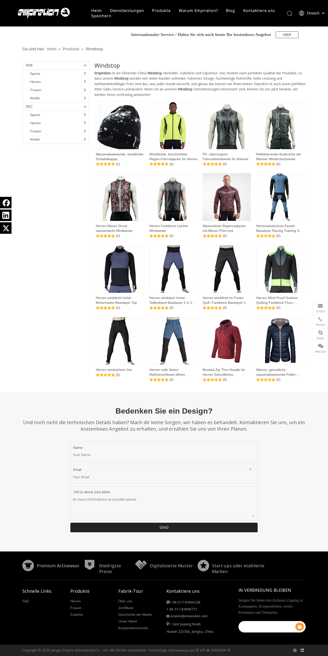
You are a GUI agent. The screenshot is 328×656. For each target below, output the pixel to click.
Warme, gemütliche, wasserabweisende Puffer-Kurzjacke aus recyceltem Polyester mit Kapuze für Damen (276, 372)
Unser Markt (127, 621)
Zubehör (76, 614)
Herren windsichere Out (114, 370)
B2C (29, 106)
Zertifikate (126, 608)
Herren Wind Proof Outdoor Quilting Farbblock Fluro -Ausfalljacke (277, 300)
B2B (29, 65)
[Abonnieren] (299, 627)
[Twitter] (6, 228)
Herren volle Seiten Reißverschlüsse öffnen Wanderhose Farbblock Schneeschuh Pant (167, 372)
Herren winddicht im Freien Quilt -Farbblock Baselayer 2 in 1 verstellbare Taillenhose (226, 300)
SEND (164, 527)
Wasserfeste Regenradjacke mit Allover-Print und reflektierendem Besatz (224, 228)
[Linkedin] (6, 215)
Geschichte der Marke (135, 614)
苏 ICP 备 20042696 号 (213, 650)
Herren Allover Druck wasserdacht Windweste (114, 228)
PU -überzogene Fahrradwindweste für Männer (226, 156)
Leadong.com (184, 650)
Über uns (125, 601)
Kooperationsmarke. (133, 628)
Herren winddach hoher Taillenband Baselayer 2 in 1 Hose (170, 300)
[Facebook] (6, 202)
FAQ (25, 601)
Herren (75, 601)
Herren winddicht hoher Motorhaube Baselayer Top (116, 300)
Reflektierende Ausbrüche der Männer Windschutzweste (278, 156)
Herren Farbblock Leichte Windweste (168, 228)
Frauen (75, 608)
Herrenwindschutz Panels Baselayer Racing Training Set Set (279, 228)
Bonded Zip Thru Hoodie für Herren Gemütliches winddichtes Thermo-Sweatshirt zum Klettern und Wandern (226, 372)
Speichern (101, 15)
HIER (287, 35)
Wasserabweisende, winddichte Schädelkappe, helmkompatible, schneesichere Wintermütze (120, 156)
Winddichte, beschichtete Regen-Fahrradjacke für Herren (173, 156)
